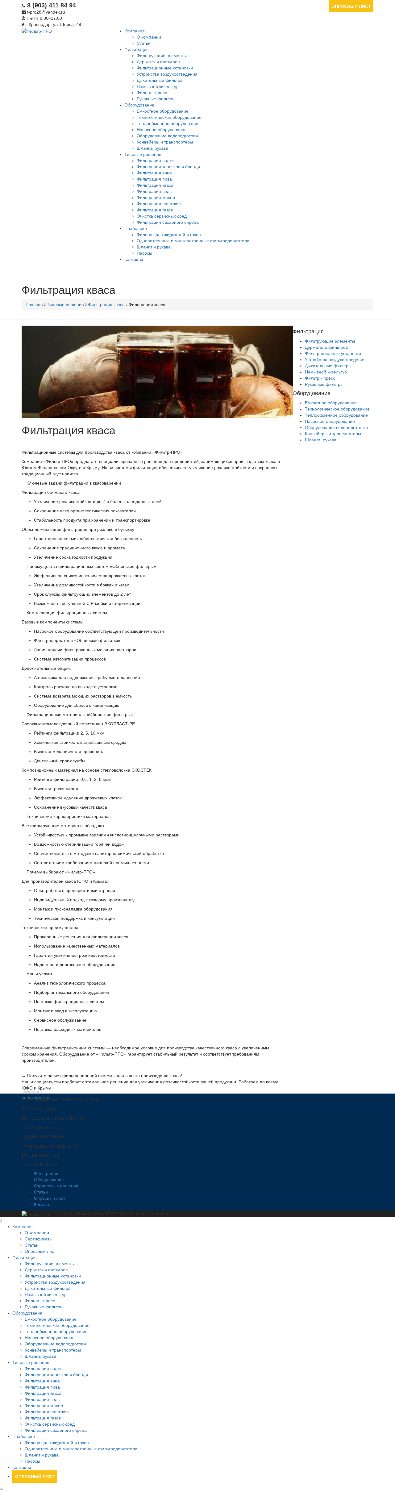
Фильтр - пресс (152, 92)
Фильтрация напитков (159, 203)
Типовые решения (142, 154)
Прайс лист (135, 228)
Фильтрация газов (155, 209)
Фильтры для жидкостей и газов (169, 234)
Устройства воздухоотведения (167, 74)
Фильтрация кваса (155, 185)
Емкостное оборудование (163, 111)
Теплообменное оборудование (168, 123)
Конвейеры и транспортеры (165, 142)
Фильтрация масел (156, 197)
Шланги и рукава (154, 246)
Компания (134, 30)
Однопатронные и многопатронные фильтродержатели (193, 240)
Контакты (133, 259)
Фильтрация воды (155, 191)
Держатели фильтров (158, 61)
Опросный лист (351, 6)
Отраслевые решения (56, 1185)
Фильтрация (136, 49)
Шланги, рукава (152, 148)
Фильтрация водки (155, 160)
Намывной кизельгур (158, 86)
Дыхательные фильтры (160, 80)
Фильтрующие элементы (162, 55)
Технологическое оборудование (169, 117)
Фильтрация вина (154, 172)
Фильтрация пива (154, 179)
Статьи (144, 43)
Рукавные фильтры (156, 98)
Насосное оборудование (162, 129)
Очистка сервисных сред (162, 216)
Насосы (144, 253)
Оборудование (139, 104)
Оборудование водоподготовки (168, 135)
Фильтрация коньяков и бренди (168, 166)
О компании (149, 37)
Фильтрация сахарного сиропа (168, 222)
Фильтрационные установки (165, 67)
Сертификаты (38, 1238)
